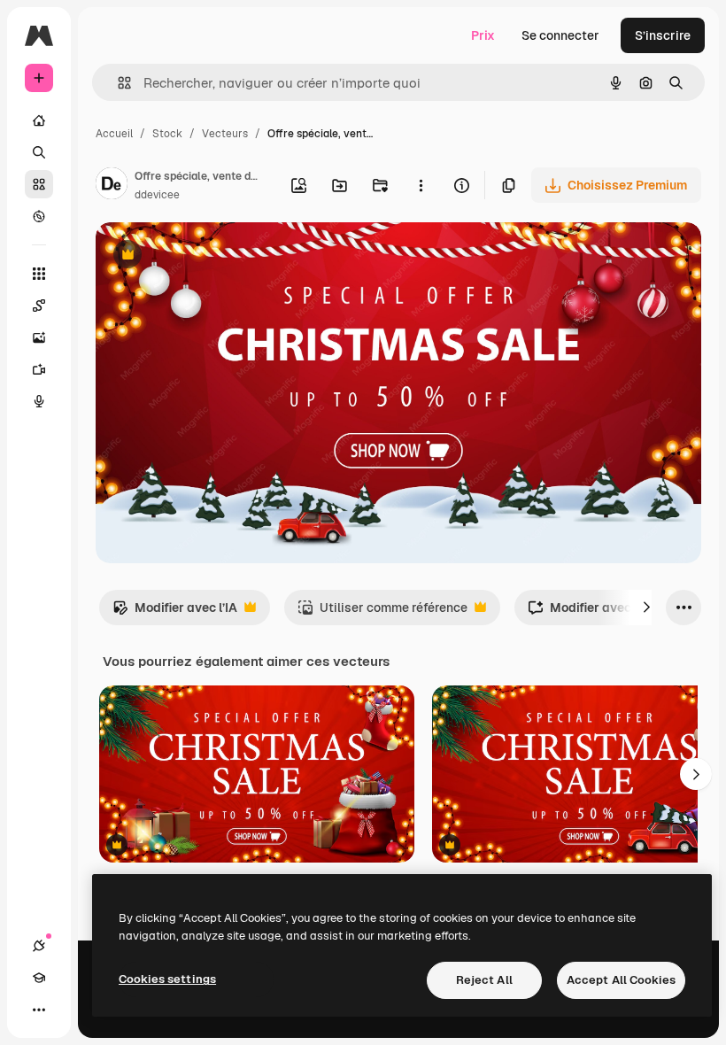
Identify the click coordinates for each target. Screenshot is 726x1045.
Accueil (114, 134)
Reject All (484, 979)
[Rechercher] (39, 152)
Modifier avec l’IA (174, 612)
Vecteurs (225, 134)
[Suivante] (646, 607)
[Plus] (39, 1009)
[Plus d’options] (420, 185)
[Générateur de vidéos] (39, 369)
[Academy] (39, 978)
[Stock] (39, 184)
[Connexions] (39, 946)
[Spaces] (39, 305)
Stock (167, 134)
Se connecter (560, 35)
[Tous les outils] (39, 273)
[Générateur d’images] (39, 337)
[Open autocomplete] (117, 82)
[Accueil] (39, 120)
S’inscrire (663, 35)
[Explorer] (39, 216)
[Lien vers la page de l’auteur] (111, 186)
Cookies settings (167, 979)
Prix (483, 35)
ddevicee (157, 195)
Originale (212, 256)
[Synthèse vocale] (39, 401)
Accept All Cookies (621, 979)
